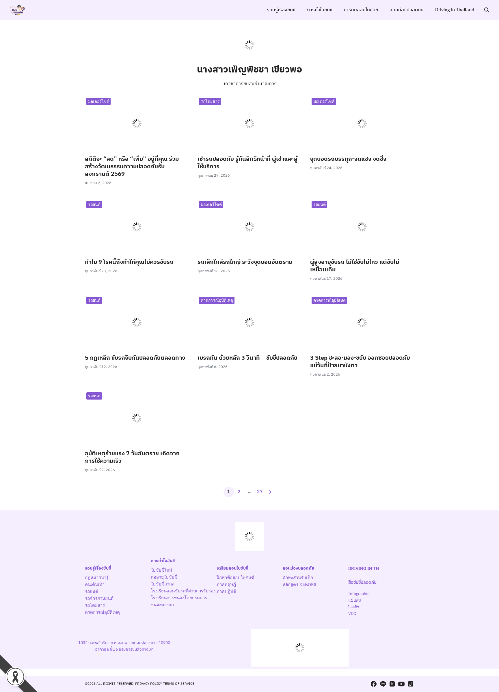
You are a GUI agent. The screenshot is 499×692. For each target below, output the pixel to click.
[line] (382, 683)
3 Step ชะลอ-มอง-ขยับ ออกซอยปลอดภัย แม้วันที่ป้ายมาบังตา (360, 361)
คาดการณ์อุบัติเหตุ (217, 300)
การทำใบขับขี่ (319, 10)
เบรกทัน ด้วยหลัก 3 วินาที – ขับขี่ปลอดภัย (247, 358)
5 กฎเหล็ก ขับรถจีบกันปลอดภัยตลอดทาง (135, 358)
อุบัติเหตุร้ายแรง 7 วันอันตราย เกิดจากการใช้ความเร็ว (132, 457)
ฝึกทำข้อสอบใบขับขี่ (235, 577)
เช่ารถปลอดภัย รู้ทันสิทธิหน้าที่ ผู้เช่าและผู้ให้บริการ (247, 162)
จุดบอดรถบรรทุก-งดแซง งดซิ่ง (348, 159)
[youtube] (401, 683)
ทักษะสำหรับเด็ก (297, 577)
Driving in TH (363, 568)
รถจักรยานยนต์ (99, 598)
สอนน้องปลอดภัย (407, 10)
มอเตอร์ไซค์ (98, 101)
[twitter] (392, 683)
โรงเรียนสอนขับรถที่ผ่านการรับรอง (183, 591)
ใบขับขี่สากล (162, 584)
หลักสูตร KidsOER (299, 584)
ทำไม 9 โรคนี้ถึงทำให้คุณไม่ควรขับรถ (129, 262)
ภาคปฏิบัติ (226, 591)
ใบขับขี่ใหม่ (161, 570)
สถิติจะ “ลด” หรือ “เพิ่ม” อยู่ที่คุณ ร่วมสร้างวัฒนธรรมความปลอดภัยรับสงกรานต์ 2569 (132, 166)
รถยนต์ (94, 204)
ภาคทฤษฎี (226, 584)
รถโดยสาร (210, 101)
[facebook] (373, 683)
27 (260, 492)
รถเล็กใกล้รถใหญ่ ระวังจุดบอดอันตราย (245, 262)
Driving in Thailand (454, 10)
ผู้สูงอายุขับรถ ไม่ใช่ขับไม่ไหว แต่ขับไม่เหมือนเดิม (354, 266)
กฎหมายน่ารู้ (97, 577)
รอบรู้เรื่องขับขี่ (281, 10)
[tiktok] (410, 683)
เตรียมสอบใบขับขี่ (361, 10)
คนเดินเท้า (95, 584)
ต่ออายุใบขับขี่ (164, 577)
